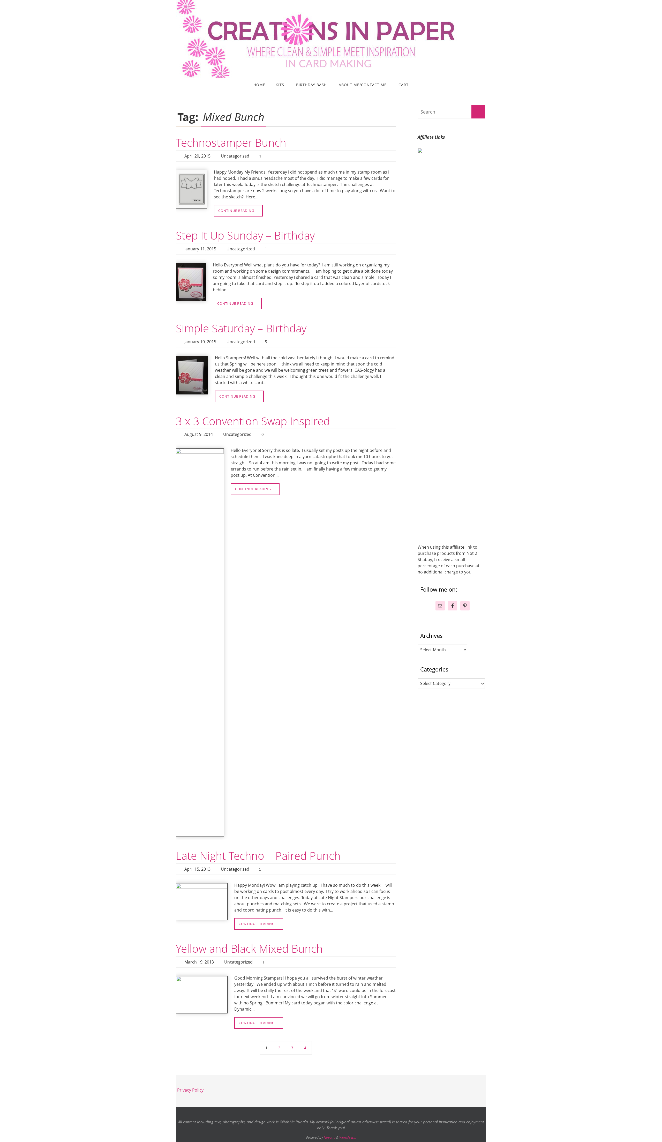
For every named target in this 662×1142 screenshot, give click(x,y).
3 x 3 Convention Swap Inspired (253, 421)
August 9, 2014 (198, 434)
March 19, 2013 (199, 962)
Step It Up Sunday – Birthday (245, 235)
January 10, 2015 (200, 342)
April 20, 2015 (197, 156)
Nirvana (329, 1137)
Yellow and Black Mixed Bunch (249, 948)
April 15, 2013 (197, 869)
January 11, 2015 (200, 249)
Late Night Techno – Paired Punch (258, 855)
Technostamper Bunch (231, 142)
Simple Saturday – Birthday (241, 328)
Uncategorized (235, 156)
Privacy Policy (190, 1090)
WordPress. (347, 1137)
